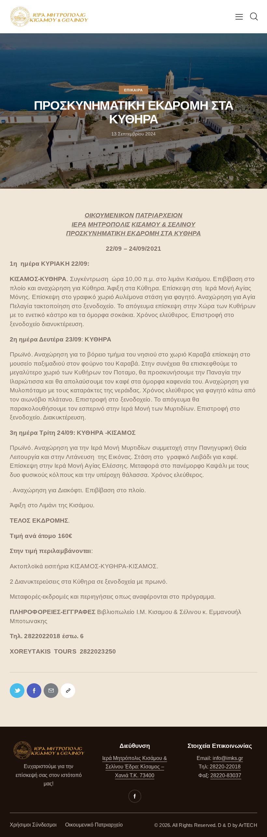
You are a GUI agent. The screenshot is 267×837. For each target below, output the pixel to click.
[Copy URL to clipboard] (68, 690)
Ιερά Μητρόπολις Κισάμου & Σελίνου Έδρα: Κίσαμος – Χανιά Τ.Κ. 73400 (134, 766)
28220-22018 (225, 766)
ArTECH (248, 825)
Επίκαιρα (133, 90)
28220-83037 (225, 775)
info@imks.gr (228, 758)
